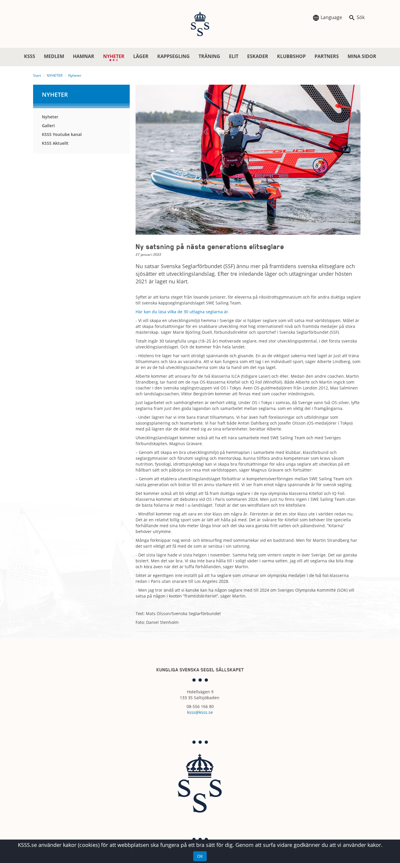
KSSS (29, 56)
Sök (360, 17)
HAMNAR (83, 56)
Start (37, 75)
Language (330, 17)
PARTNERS (326, 56)
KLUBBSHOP (291, 56)
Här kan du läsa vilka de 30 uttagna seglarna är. (182, 311)
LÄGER (140, 56)
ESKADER (257, 56)
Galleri (48, 125)
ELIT (233, 56)
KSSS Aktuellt (55, 143)
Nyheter (74, 75)
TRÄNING (209, 56)
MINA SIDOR (362, 56)
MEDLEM (54, 56)
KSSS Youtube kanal (62, 134)
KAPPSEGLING (173, 56)
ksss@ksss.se (200, 712)
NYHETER (116, 56)
